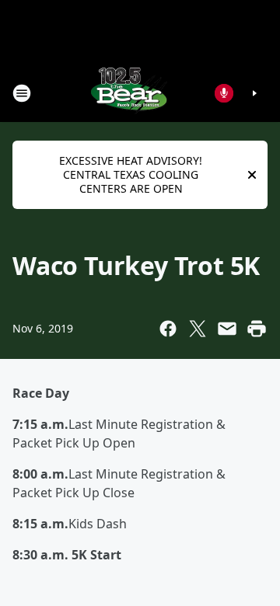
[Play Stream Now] (254, 93)
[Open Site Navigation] (21, 93)
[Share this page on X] (197, 329)
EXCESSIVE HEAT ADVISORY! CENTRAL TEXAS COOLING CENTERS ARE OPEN (130, 174)
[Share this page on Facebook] (168, 329)
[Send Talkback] (224, 93)
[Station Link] (129, 93)
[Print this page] (257, 329)
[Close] (252, 174)
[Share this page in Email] (227, 329)
